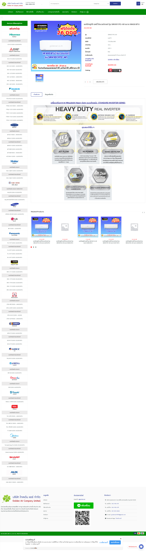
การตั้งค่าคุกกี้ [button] (104, 542)
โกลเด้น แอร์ (118, 518)
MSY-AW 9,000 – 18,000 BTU (14, 84)
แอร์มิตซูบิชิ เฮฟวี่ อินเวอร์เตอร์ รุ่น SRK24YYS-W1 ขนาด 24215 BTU (41, 242)
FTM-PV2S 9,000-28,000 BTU (14, 98)
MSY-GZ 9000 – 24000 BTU (14, 77)
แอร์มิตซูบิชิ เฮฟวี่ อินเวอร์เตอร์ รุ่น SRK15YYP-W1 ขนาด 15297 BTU (111, 242)
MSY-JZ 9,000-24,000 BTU (14, 73)
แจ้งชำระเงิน (40, 12)
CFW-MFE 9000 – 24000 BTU (15, 304)
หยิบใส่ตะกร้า (100, 82)
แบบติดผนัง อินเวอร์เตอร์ (15, 41)
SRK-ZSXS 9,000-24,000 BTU (15, 290)
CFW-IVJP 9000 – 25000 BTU (15, 318)
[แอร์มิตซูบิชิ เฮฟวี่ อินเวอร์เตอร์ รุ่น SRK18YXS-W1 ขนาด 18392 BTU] (64, 227)
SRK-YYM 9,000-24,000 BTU (14, 282)
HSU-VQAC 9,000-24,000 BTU (14, 178)
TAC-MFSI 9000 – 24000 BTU (15, 416)
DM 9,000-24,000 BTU (14, 387)
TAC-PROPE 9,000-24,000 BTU (14, 427)
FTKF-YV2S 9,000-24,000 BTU (14, 113)
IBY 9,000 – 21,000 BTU (14, 228)
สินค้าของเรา (19, 12)
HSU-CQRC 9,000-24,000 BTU (14, 171)
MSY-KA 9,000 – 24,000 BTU (14, 66)
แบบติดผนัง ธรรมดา (15, 55)
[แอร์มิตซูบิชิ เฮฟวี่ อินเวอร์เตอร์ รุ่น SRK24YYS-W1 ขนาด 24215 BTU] (41, 227)
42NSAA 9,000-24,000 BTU (14, 138)
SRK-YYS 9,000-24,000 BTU (14, 286)
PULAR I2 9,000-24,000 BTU (14, 358)
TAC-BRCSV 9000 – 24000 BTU (14, 423)
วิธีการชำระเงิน (47, 507)
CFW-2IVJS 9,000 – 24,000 (14, 315)
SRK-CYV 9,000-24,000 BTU (14, 272)
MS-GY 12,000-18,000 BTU (14, 59)
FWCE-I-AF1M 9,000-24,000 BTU (14, 401)
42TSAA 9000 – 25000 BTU (14, 134)
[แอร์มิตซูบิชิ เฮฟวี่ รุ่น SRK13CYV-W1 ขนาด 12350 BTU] (88, 227)
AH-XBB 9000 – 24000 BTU (14, 466)
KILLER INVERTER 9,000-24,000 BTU (15, 199)
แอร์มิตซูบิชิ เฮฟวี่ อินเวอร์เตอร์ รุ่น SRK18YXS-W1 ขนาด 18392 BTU (64, 242)
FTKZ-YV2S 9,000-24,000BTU (14, 120)
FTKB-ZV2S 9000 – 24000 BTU (14, 106)
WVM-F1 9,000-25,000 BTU (14, 340)
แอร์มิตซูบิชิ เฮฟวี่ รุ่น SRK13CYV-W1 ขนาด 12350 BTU (88, 242)
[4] (56, 46)
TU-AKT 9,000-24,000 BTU (14, 254)
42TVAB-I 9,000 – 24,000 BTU (14, 156)
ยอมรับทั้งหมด (115, 542)
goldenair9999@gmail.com (118, 515)
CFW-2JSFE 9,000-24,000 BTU (14, 308)
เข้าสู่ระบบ (45, 518)
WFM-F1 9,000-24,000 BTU (14, 333)
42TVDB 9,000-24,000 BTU (14, 149)
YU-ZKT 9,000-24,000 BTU (14, 250)
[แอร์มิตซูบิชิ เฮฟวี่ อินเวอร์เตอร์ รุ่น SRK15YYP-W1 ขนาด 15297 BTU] (144, 17)
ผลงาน (45, 511)
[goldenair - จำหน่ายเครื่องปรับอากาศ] (12, 4)
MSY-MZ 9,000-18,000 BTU (14, 69)
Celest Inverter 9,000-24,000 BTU (14, 452)
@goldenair (82, 499)
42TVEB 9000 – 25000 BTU (14, 152)
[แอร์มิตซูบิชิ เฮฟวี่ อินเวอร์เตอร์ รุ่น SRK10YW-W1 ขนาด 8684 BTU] (2, 17)
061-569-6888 (116, 511)
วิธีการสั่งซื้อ (29, 12)
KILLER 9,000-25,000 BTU (14, 192)
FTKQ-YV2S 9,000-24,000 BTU (14, 109)
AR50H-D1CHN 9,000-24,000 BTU (14, 214)
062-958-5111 (115, 504)
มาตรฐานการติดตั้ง (53, 12)
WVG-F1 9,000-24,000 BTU (14, 344)
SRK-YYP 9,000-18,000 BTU (14, 279)
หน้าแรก (10, 12)
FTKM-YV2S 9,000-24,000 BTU (14, 116)
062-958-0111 (115, 507)
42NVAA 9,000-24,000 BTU (14, 145)
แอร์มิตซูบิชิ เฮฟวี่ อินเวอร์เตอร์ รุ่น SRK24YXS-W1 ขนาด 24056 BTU (134, 242)
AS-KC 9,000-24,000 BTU (15, 44)
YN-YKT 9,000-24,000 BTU (14, 243)
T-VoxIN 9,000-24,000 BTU (14, 430)
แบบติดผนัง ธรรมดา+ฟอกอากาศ (14, 189)
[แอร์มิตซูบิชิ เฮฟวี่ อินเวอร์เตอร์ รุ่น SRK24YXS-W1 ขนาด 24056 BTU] (134, 227)
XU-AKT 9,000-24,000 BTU (14, 257)
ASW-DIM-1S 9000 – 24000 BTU (14, 482)
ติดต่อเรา (74, 12)
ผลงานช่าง (65, 12)
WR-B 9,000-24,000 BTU (15, 373)
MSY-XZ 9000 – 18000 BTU (14, 80)
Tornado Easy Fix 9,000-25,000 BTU (15, 445)
